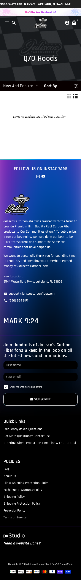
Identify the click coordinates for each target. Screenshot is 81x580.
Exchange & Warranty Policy (22, 490)
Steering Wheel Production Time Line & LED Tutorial (39, 443)
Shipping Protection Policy (21, 503)
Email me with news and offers (26, 387)
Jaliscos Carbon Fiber (38, 564)
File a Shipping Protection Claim (25, 483)
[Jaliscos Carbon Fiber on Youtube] (43, 176)
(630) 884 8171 (16, 300)
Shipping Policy (14, 496)
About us (9, 476)
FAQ (6, 469)
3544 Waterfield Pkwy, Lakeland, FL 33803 (32, 281)
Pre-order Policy (14, 510)
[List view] (75, 96)
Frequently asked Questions (22, 429)
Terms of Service (15, 517)
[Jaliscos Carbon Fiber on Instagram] (38, 176)
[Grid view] (69, 96)
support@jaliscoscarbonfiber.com (29, 293)
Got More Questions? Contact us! (26, 436)
